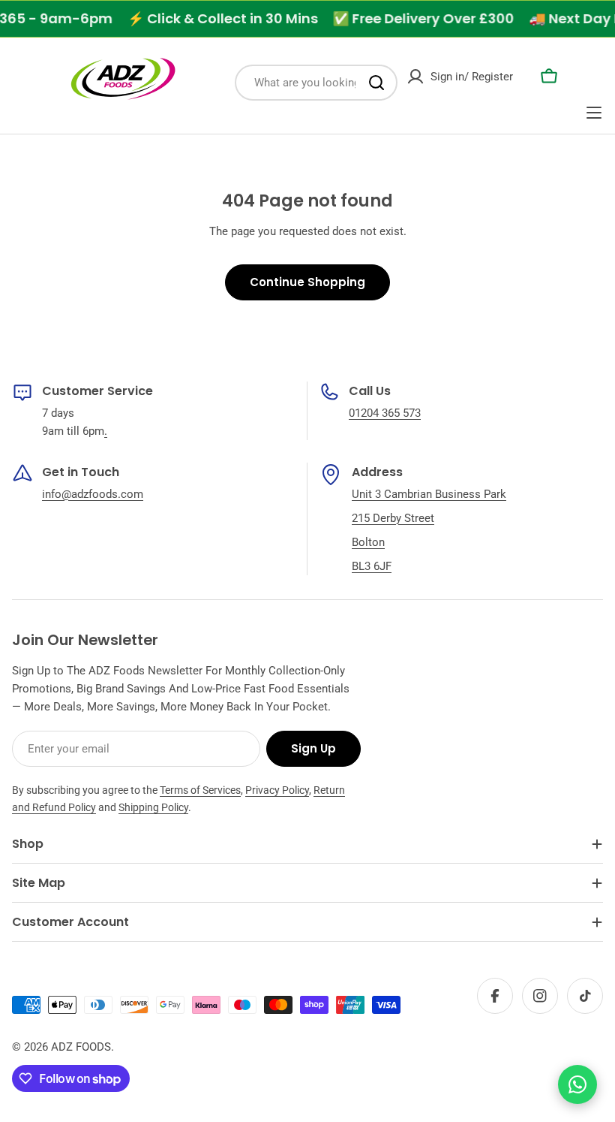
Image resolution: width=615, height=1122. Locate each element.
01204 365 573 (385, 413)
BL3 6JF (372, 566)
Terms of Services (200, 790)
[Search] (377, 83)
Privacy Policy (277, 790)
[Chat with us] (577, 1084)
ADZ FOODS (81, 1047)
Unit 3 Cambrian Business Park (429, 494)
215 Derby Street (393, 518)
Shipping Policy (153, 807)
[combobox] (316, 83)
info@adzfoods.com (92, 494)
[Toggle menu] (594, 113)
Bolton (368, 542)
